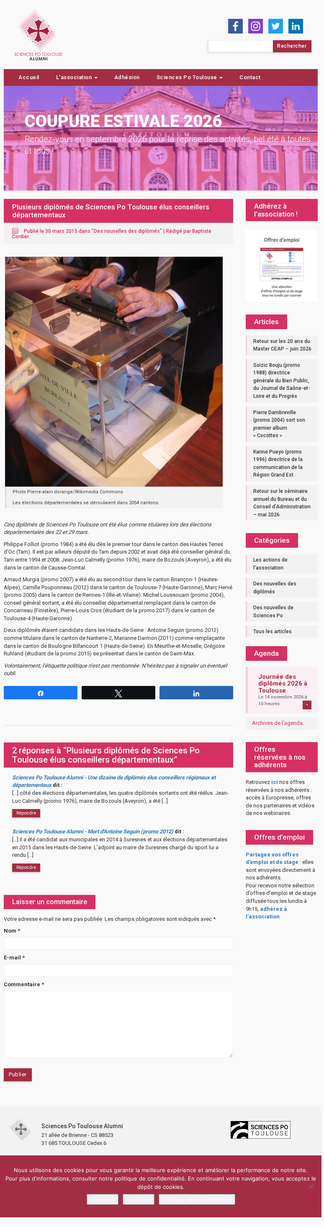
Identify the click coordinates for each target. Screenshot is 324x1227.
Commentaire (24, 984)
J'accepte (102, 1199)
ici (274, 782)
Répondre (26, 813)
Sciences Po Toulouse (188, 77)
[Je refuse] (311, 1186)
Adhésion (127, 77)
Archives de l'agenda (277, 723)
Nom (12, 931)
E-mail (14, 957)
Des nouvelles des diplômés (127, 231)
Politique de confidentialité (197, 1199)
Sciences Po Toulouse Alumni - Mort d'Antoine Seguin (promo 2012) (92, 831)
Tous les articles (272, 631)
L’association (74, 77)
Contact (250, 77)
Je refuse (138, 1199)
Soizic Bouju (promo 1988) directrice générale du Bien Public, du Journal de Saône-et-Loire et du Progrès (281, 380)
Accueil (28, 77)
